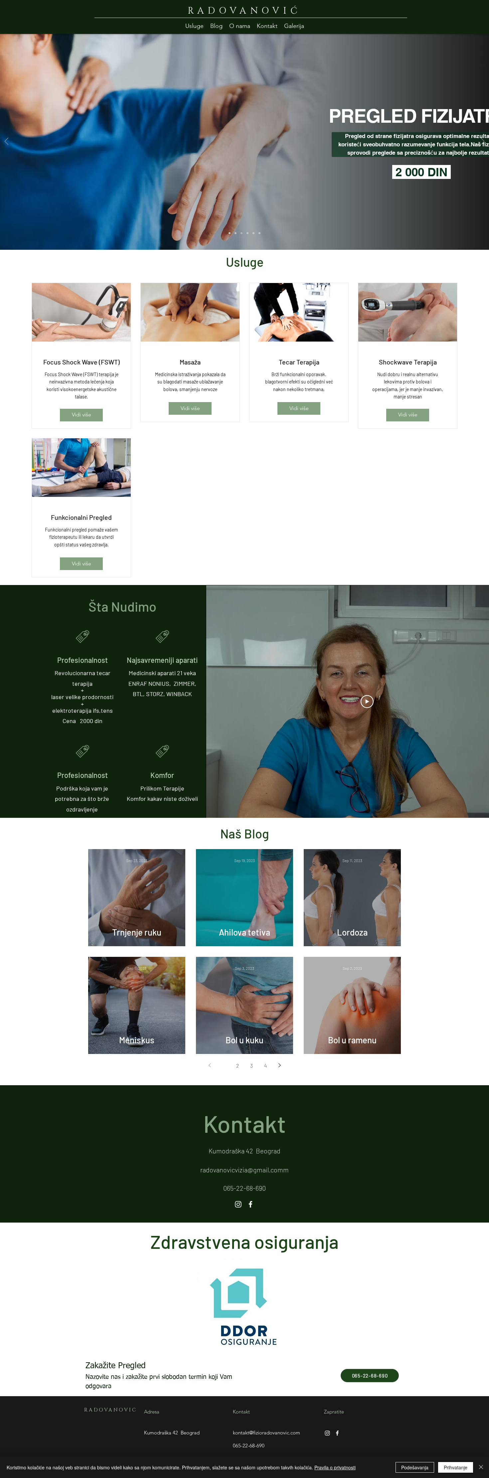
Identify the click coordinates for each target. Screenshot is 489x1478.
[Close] (481, 1467)
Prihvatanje (455, 1467)
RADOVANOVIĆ (245, 11)
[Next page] (279, 1065)
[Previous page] (210, 1065)
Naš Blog (244, 833)
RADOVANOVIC (110, 1409)
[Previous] (6, 142)
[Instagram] (238, 1204)
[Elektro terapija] (253, 233)
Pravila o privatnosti (335, 1467)
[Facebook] (250, 1204)
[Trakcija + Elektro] (247, 233)
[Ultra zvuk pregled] (259, 233)
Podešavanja (414, 1467)
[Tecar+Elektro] (230, 233)
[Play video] (367, 701)
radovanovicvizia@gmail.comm (244, 1170)
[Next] (482, 142)
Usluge (244, 261)
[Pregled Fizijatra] (242, 233)
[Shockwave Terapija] (236, 233)
